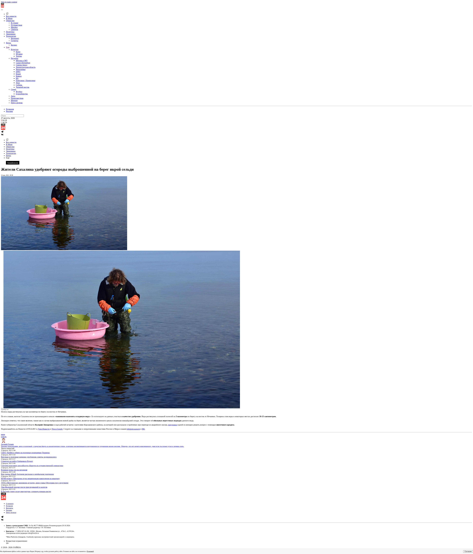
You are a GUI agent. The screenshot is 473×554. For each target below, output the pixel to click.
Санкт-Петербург (23, 63)
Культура (14, 49)
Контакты (9, 508)
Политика (10, 32)
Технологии (11, 36)
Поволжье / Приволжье (25, 80)
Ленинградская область (25, 67)
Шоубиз (14, 27)
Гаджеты (14, 41)
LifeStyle (14, 29)
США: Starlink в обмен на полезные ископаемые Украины (25, 453)
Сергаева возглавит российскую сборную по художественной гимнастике (32, 466)
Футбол (19, 92)
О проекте (9, 504)
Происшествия (17, 98)
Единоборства (22, 94)
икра (3, 434)
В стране (14, 23)
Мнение (14, 100)
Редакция (10, 109)
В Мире (9, 18)
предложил (172, 425)
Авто (13, 96)
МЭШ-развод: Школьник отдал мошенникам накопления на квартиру (30, 478)
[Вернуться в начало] (2, 7)
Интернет (15, 38)
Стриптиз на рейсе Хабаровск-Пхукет (17, 461)
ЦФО (18, 72)
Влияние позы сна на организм (14, 470)
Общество (10, 21)
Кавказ (19, 76)
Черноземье (20, 69)
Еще (7, 47)
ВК (143, 429)
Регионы (14, 58)
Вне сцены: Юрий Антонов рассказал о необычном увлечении (27, 474)
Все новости (11, 16)
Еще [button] (7, 158)
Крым (18, 74)
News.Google (57, 429)
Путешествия (16, 25)
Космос (14, 45)
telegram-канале (133, 429)
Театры (19, 56)
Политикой (90, 551)
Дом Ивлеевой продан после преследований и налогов (24, 487)
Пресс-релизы (17, 103)
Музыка (19, 54)
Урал (18, 83)
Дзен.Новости (44, 429)
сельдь (3, 437)
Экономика (10, 34)
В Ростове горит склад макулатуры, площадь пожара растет (26, 491)
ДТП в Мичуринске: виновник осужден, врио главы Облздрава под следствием (34, 483)
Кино (18, 52)
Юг (17, 78)
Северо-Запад (21, 65)
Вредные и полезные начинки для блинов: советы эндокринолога (28, 457)
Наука (8, 43)
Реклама (9, 111)
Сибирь (19, 85)
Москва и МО (21, 61)
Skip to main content (9, 2)
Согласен (468, 551)
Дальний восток (22, 87)
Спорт (13, 89)
